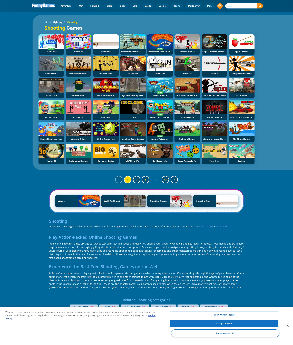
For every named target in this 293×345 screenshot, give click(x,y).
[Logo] (43, 6)
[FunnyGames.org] (46, 22)
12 (165, 179)
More (209, 6)
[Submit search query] (260, 6)
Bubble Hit (222, 226)
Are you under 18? (225, 333)
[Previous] (119, 179)
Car (81, 6)
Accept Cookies (224, 323)
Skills (122, 6)
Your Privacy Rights (224, 314)
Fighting (94, 6)
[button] (220, 6)
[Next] (174, 179)
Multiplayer (194, 6)
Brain (109, 6)
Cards (148, 6)
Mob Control (206, 226)
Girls (135, 6)
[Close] (287, 325)
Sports (176, 6)
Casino (162, 6)
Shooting (72, 22)
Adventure (66, 6)
